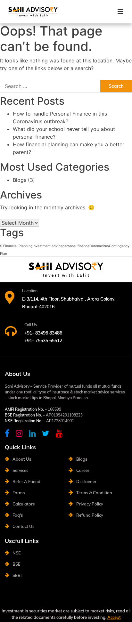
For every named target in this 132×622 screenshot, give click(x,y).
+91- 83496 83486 (43, 333)
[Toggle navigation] (120, 11)
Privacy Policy (89, 503)
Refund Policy (89, 515)
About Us (21, 459)
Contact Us (23, 526)
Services (20, 470)
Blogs (19, 180)
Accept (114, 617)
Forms (18, 492)
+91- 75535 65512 (43, 340)
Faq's (17, 515)
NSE (16, 552)
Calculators (23, 503)
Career (82, 470)
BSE (16, 564)
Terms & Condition (94, 492)
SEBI (17, 575)
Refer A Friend (26, 481)
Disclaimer (86, 481)
